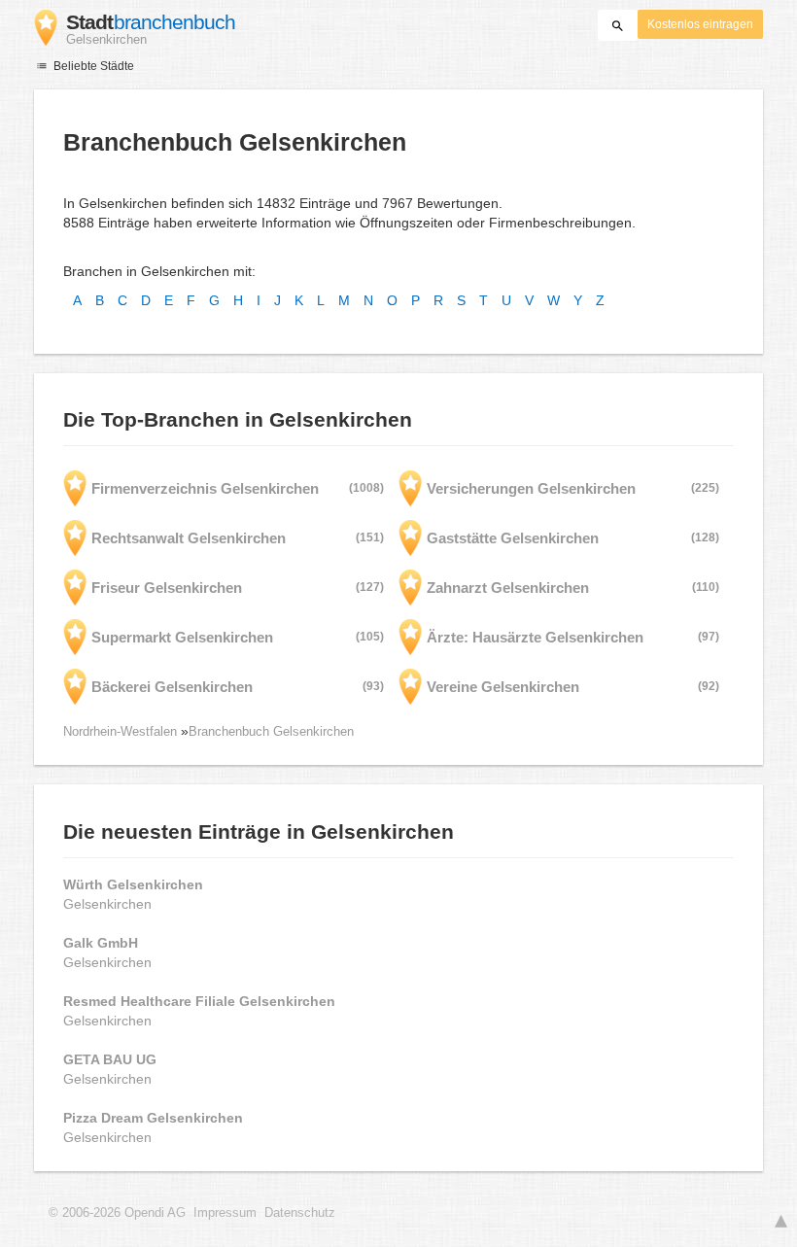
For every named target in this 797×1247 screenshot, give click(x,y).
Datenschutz (299, 1213)
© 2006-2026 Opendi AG (117, 1213)
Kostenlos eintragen (700, 24)
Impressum (225, 1213)
